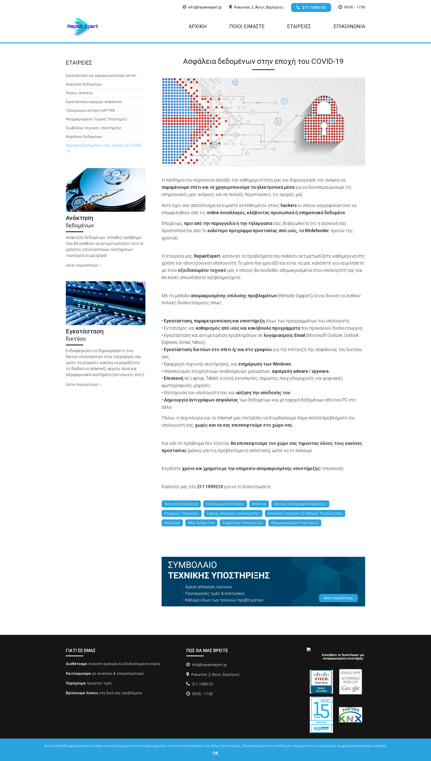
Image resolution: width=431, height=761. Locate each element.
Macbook (172, 523)
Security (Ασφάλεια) (181, 504)
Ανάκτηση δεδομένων (84, 84)
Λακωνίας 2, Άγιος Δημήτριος (259, 7)
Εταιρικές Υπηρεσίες (181, 513)
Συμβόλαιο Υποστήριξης (242, 523)
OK (215, 753)
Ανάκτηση (80, 221)
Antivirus (259, 504)
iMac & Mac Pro (201, 523)
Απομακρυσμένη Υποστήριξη (295, 523)
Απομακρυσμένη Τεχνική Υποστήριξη (96, 119)
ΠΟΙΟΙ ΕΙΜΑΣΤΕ (247, 26)
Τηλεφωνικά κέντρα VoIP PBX (90, 110)
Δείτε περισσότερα (82, 265)
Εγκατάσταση (85, 335)
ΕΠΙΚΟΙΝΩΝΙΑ (349, 26)
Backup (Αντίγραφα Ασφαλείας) (300, 504)
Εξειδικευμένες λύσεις (225, 504)
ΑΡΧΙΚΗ (198, 26)
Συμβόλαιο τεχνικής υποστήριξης (94, 128)
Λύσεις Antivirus (79, 93)
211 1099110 (313, 7)
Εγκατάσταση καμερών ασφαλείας (94, 101)
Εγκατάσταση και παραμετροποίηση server (101, 75)
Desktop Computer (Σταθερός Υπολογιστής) (305, 513)
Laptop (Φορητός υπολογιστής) (233, 513)
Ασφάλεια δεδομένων (84, 136)
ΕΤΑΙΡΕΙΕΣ (299, 26)
